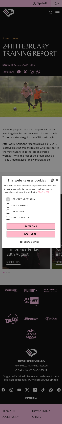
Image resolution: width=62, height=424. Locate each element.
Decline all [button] (31, 234)
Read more (43, 192)
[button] (31, 242)
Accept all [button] (31, 226)
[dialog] (30, 212)
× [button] (57, 180)
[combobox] (52, 180)
